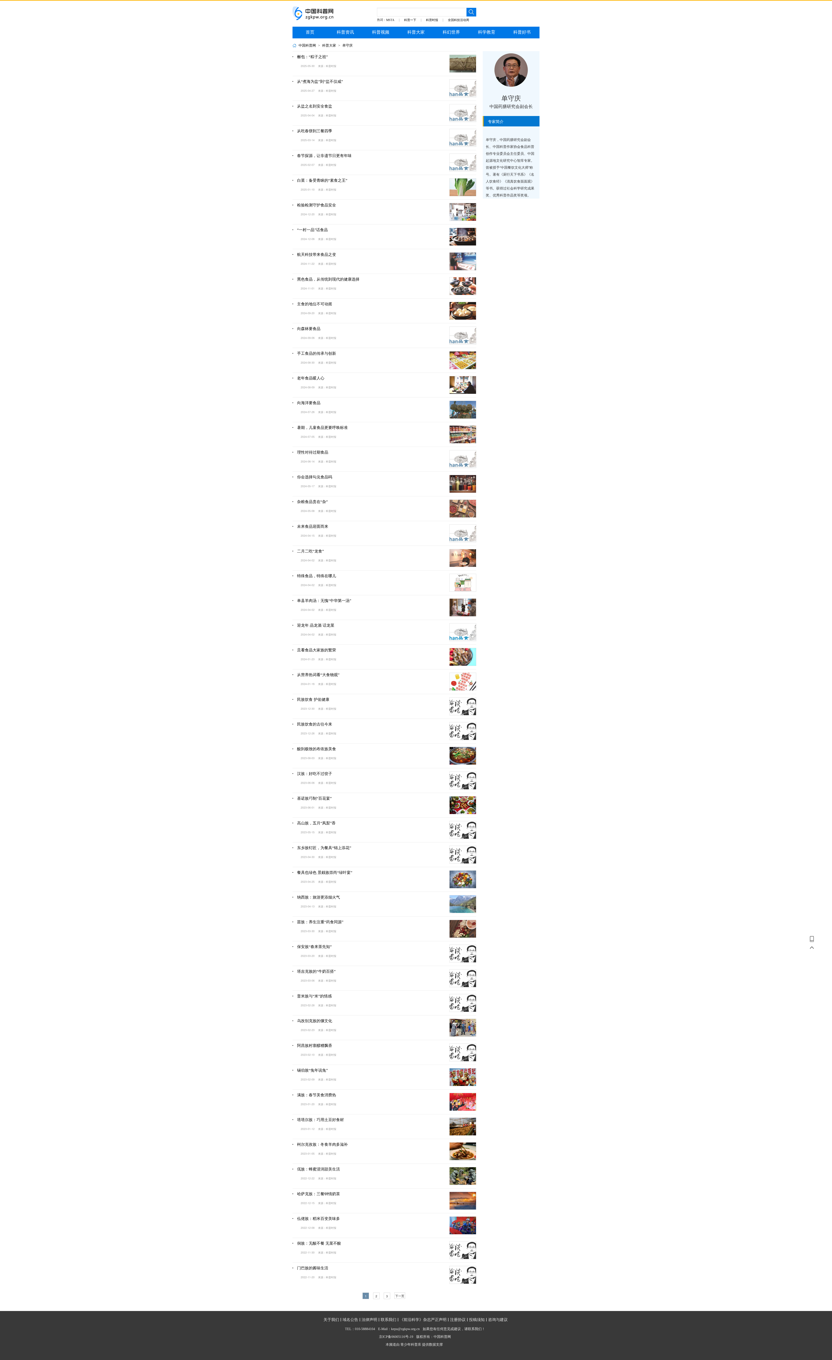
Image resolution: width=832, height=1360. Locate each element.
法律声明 (369, 1320)
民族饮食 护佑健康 (313, 699)
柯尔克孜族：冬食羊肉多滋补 (322, 1144)
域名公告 (350, 1320)
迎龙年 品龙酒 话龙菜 (315, 625)
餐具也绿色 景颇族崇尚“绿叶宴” (324, 872)
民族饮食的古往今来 (314, 724)
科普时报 (432, 20)
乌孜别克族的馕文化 (314, 1021)
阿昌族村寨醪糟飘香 (314, 1045)
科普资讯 (345, 32)
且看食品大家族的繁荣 (316, 650)
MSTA (390, 20)
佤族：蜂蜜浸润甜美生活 (318, 1169)
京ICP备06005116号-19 (396, 1337)
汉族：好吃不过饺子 (314, 774)
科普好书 (522, 32)
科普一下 (410, 20)
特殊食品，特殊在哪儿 (316, 576)
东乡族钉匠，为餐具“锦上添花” (324, 848)
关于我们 (331, 1320)
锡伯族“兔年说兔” (312, 1070)
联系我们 (388, 1320)
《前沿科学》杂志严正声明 (423, 1320)
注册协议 (458, 1320)
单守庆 (347, 45)
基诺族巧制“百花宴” (314, 798)
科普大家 (416, 32)
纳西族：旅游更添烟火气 (318, 897)
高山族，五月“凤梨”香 (316, 823)
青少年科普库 (410, 1344)
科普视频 (380, 32)
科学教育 (486, 32)
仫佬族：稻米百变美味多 (318, 1218)
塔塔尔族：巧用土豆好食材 (320, 1120)
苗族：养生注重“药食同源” (320, 922)
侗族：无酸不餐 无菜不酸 (319, 1243)
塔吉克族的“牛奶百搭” (316, 971)
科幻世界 (451, 32)
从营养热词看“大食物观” (318, 675)
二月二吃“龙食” (310, 551)
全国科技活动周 (458, 20)
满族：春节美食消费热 (316, 1095)
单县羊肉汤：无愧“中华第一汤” (324, 600)
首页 (310, 32)
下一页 (399, 1296)
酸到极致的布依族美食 (316, 749)
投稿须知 (477, 1320)
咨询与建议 (498, 1320)
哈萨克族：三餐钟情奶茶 (318, 1194)
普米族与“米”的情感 (314, 996)
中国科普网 (307, 45)
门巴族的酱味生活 (312, 1268)
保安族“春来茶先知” (314, 947)
